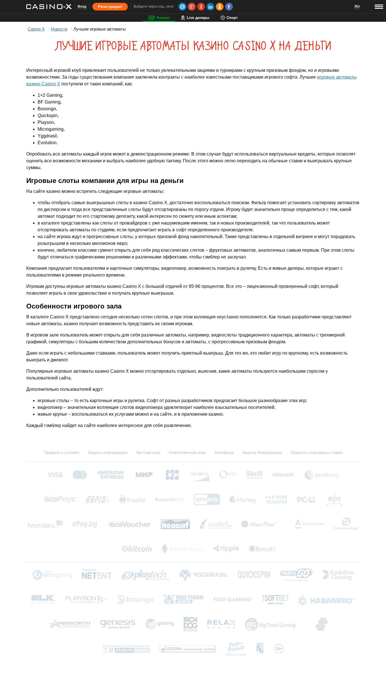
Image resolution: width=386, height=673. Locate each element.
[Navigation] (379, 7)
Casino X (36, 29)
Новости (59, 29)
